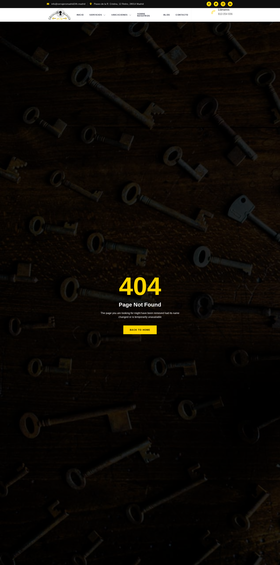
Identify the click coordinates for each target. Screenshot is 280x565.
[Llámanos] (213, 12)
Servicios (95, 15)
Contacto (182, 15)
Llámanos (223, 9)
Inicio (80, 15)
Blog (166, 15)
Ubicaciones (119, 15)
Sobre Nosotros (143, 15)
